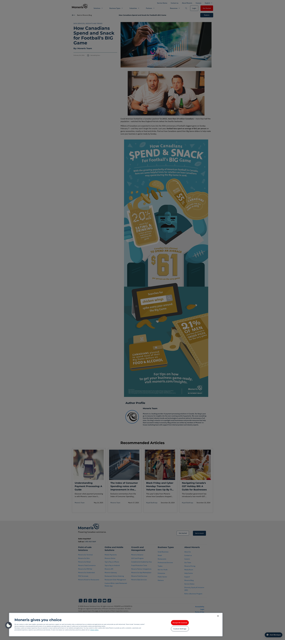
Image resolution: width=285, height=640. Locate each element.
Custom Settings (179, 629)
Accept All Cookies (180, 623)
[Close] (218, 616)
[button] (8, 625)
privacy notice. (94, 630)
